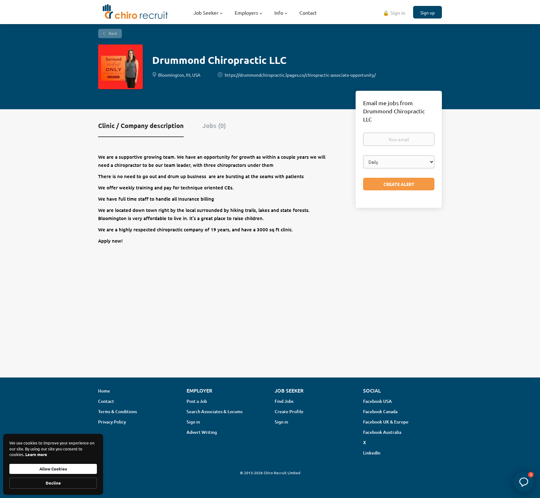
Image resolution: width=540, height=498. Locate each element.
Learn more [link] (36, 454)
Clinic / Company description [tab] (141, 125)
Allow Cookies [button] (53, 468)
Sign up (427, 12)
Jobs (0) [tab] (214, 125)
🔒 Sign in (394, 12)
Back (112, 33)
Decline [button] (53, 482)
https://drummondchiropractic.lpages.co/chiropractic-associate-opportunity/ (300, 75)
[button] (524, 482)
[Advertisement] (270, 323)
